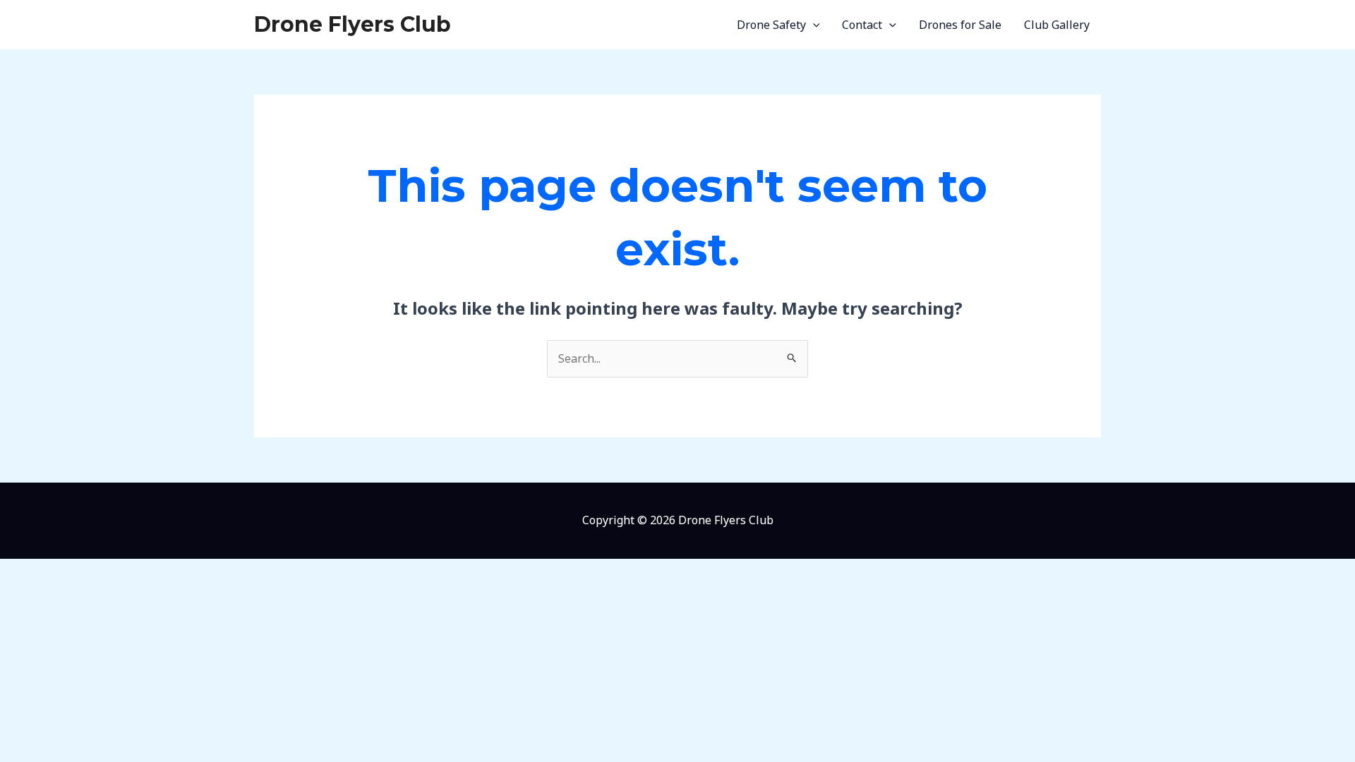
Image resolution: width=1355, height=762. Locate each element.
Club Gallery (1057, 24)
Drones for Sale (960, 24)
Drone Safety (771, 24)
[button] (813, 24)
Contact (862, 24)
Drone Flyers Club (352, 24)
